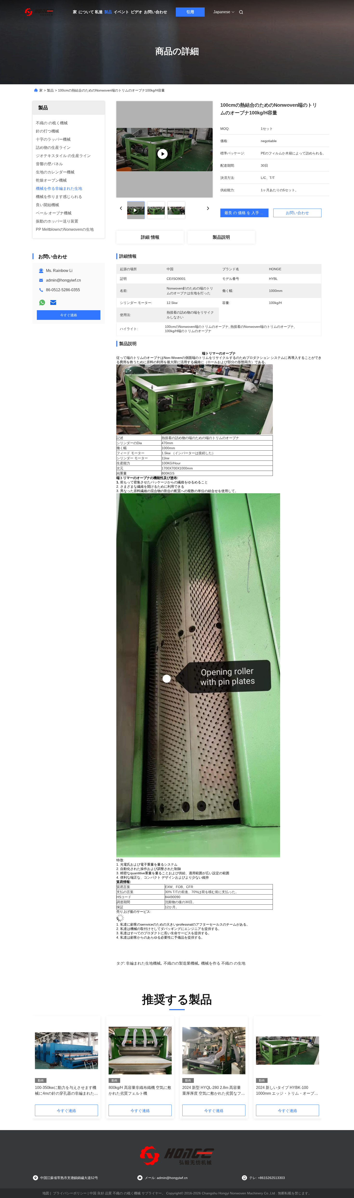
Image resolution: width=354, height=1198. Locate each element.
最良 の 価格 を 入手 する (246, 213)
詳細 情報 (150, 237)
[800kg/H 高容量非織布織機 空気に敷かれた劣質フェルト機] (140, 1050)
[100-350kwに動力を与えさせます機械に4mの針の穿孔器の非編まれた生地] (66, 1050)
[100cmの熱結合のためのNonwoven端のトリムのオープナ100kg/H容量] (164, 149)
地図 (45, 1193)
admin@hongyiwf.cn (63, 280)
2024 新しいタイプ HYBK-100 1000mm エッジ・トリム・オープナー (287, 1091)
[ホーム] (39, 12)
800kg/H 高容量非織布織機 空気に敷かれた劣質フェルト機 (140, 1090)
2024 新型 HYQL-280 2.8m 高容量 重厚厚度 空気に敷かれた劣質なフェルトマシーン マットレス (213, 1091)
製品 (108, 12)
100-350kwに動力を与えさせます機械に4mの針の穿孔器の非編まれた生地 (66, 1091)
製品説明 (221, 237)
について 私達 (91, 12)
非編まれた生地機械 (143, 963)
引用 (190, 12)
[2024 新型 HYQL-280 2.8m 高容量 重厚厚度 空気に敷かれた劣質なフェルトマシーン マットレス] (213, 1050)
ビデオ (136, 12)
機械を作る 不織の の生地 (223, 963)
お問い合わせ (155, 12)
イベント (121, 12)
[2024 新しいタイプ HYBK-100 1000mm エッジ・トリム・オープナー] (287, 1050)
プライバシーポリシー (70, 1193)
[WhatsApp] (42, 302)
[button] (41, 1062)
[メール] (53, 302)
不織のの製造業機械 (181, 963)
